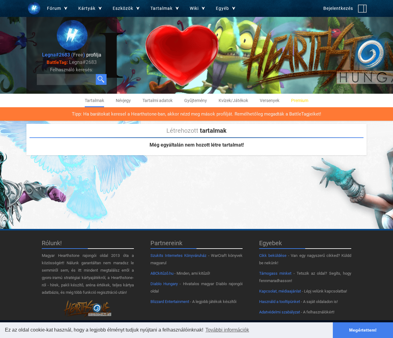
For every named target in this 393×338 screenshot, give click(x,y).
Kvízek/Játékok (233, 100)
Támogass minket (275, 273)
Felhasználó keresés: (71, 70)
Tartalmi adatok (157, 100)
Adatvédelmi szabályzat (279, 312)
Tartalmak (94, 100)
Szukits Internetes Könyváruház (178, 255)
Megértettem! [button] (363, 330)
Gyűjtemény (195, 100)
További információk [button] (227, 329)
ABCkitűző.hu (161, 273)
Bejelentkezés (338, 8)
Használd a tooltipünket (279, 301)
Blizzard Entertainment (169, 301)
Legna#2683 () (63, 55)
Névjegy (123, 100)
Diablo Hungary (164, 283)
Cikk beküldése (272, 255)
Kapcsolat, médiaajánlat (280, 291)
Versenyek (269, 100)
